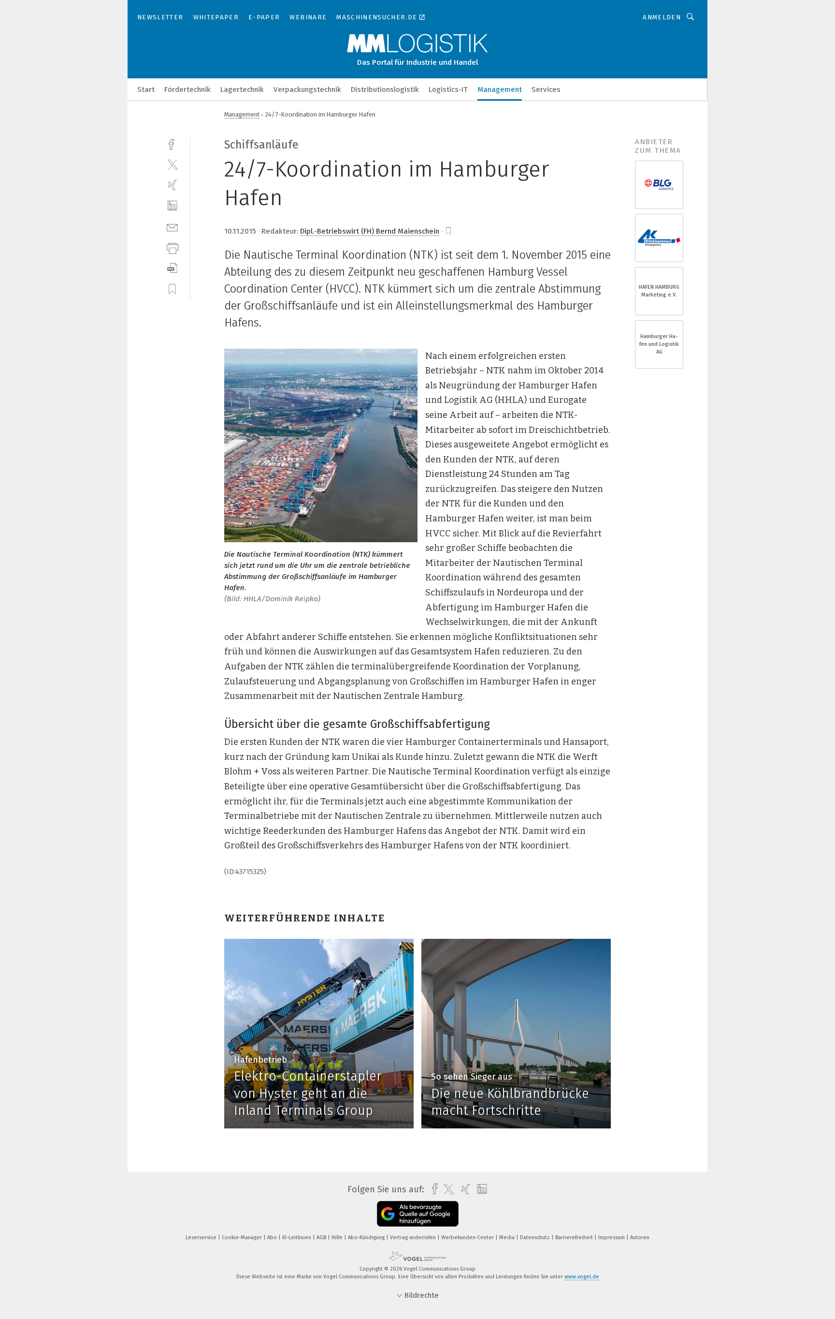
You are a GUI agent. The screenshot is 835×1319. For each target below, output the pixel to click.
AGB (322, 1237)
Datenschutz (535, 1237)
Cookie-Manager (242, 1237)
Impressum (612, 1237)
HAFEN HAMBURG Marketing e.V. (659, 291)
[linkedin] (172, 206)
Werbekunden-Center (468, 1237)
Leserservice (202, 1237)
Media (507, 1237)
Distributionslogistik (385, 89)
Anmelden (662, 17)
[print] (172, 247)
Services (546, 89)
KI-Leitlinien (297, 1237)
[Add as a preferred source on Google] (418, 1214)
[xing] (172, 185)
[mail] (172, 227)
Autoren (639, 1237)
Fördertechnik (187, 89)
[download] (172, 268)
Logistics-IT (448, 89)
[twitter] (172, 164)
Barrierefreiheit (574, 1237)
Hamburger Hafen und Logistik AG (659, 344)
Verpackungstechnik (307, 89)
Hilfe (337, 1237)
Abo (272, 1237)
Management (499, 89)
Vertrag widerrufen (413, 1237)
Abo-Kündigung (367, 1237)
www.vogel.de (581, 1277)
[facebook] (172, 143)
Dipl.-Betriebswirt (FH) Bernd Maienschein (369, 231)
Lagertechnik (242, 89)
